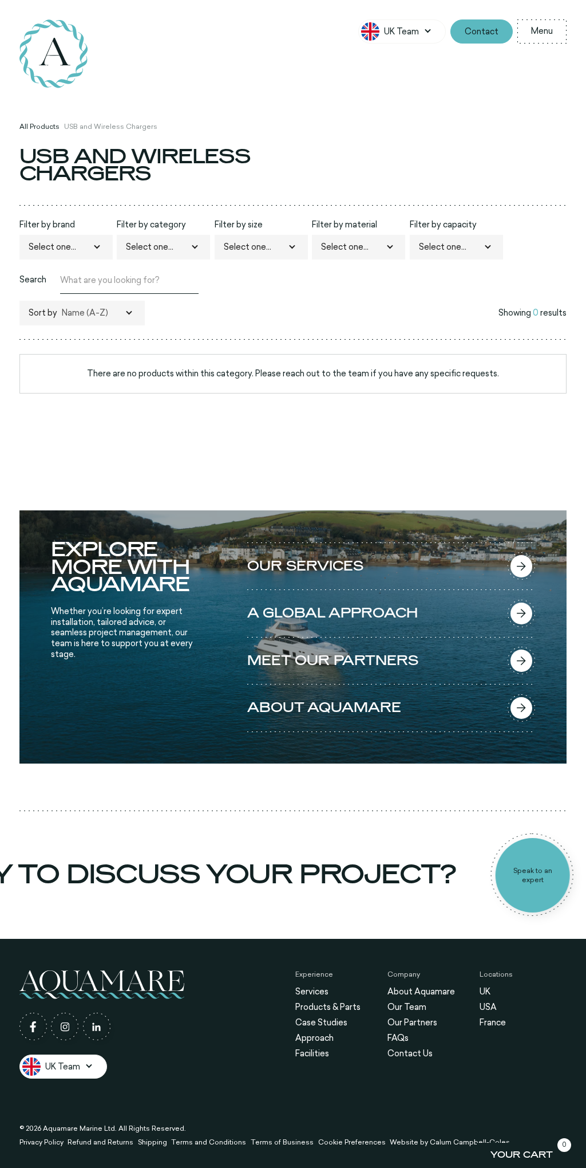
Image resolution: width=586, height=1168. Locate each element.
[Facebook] (33, 1026)
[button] (402, 31)
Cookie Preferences (352, 1141)
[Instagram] (64, 1026)
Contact (481, 31)
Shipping (152, 1141)
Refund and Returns (100, 1141)
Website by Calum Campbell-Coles (450, 1141)
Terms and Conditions (208, 1141)
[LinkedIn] (96, 1026)
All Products (39, 126)
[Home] (53, 53)
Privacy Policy (41, 1141)
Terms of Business (282, 1141)
